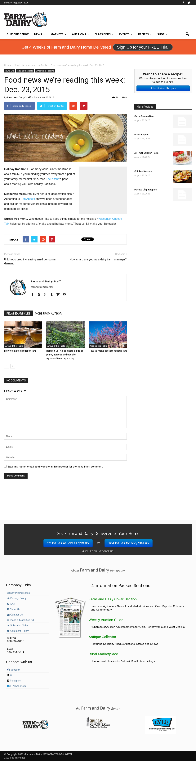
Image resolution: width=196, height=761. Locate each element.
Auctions (79, 34)
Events (124, 34)
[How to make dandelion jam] (23, 334)
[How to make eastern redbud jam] (108, 334)
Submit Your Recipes (163, 88)
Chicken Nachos (143, 171)
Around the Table (25, 70)
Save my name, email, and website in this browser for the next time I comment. (55, 466)
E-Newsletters (18, 686)
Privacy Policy (18, 598)
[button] (187, 34)
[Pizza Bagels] (182, 139)
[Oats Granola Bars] (182, 121)
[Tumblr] (53, 294)
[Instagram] (40, 294)
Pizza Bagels (141, 134)
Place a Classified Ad (21, 620)
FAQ (12, 603)
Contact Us (16, 614)
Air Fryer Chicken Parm (146, 153)
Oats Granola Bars (144, 116)
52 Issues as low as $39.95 (68, 543)
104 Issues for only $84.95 (128, 543)
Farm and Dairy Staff (19, 97)
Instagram (15, 680)
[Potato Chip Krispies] (182, 194)
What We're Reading (45, 70)
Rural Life (9, 70)
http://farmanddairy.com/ (42, 287)
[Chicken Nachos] (182, 176)
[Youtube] (65, 294)
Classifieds (103, 34)
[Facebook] (183, 2)
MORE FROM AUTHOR (48, 313)
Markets (57, 34)
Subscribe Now (18, 34)
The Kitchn (52, 178)
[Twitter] (189, 2)
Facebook (14, 669)
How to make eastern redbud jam (108, 350)
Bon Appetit (28, 198)
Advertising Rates (20, 593)
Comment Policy (19, 631)
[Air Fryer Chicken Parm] (182, 158)
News (38, 34)
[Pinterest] (46, 294)
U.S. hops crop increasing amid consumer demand (30, 261)
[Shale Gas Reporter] (98, 727)
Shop (161, 34)
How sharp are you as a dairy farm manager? (98, 259)
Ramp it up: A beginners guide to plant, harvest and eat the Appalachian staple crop (64, 354)
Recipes (143, 34)
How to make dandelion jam (20, 350)
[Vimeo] (59, 294)
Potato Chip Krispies (145, 189)
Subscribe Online (19, 625)
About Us (14, 609)
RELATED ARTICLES (18, 313)
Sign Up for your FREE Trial (142, 47)
